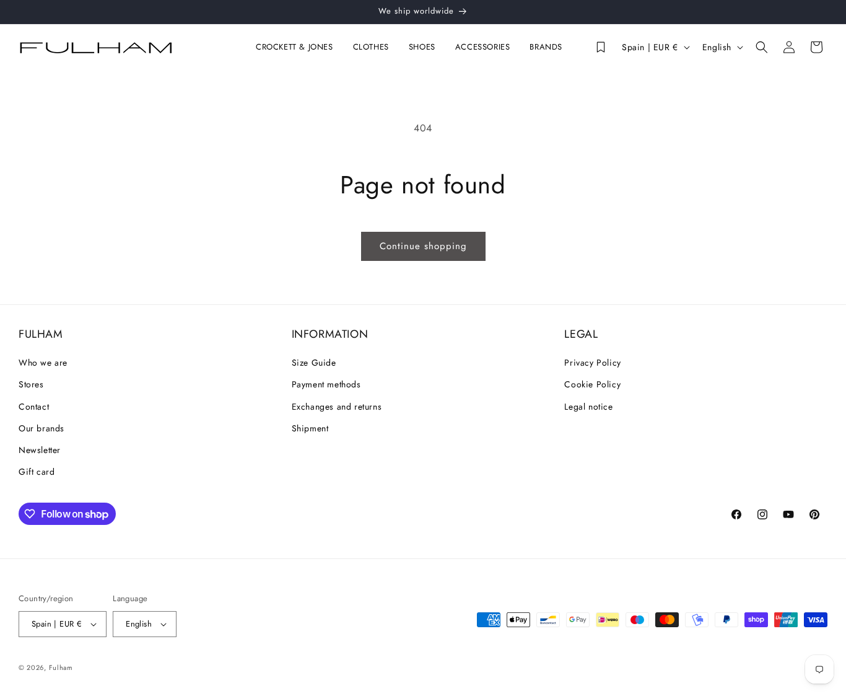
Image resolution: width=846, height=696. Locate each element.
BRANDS (546, 47)
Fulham (61, 667)
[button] (297, 47)
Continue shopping (423, 246)
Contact (34, 406)
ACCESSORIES (482, 47)
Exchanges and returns (337, 406)
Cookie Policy (592, 384)
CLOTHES (371, 47)
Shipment (310, 428)
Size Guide (314, 362)
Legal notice (588, 406)
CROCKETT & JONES (294, 47)
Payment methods (326, 384)
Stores (31, 384)
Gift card (37, 471)
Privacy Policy (592, 362)
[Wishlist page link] (601, 47)
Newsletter (40, 450)
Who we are (43, 362)
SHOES (422, 47)
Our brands (41, 428)
